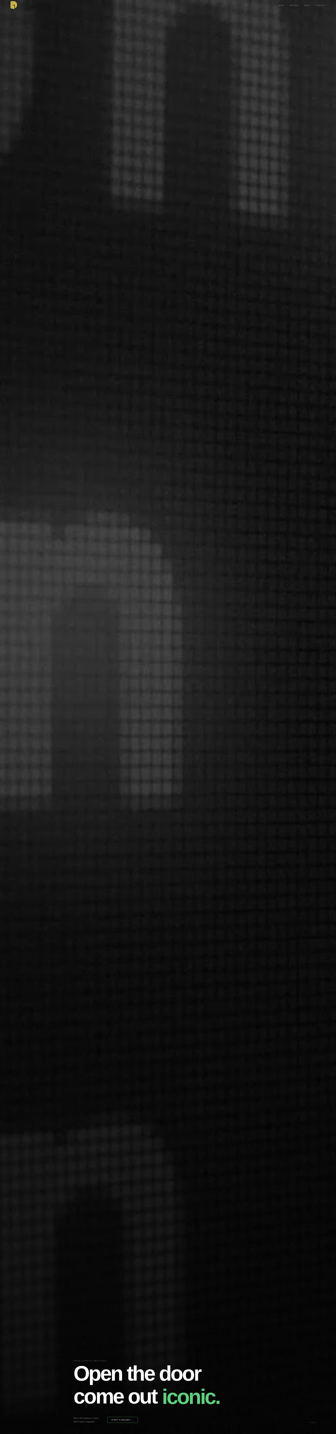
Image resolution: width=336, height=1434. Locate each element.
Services (294, 5)
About (307, 5)
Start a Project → (122, 1420)
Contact (321, 5)
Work (281, 5)
